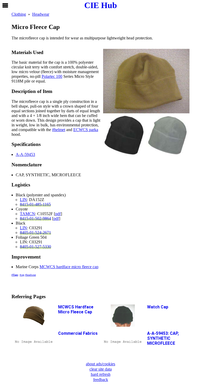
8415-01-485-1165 (35, 204)
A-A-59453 (25, 154)
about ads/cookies (100, 364)
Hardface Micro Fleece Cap (75, 309)
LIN (23, 199)
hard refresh (100, 374)
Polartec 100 (52, 76)
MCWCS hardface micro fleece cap (69, 267)
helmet (59, 129)
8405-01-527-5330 (35, 246)
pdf (58, 214)
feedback (100, 379)
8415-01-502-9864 (35, 218)
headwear (31, 274)
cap (22, 274)
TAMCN (27, 214)
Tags (15, 274)
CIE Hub (100, 5)
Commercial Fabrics (78, 333)
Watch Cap (157, 306)
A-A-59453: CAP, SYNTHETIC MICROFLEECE (163, 338)
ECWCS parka (85, 129)
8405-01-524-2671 (35, 232)
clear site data (101, 369)
